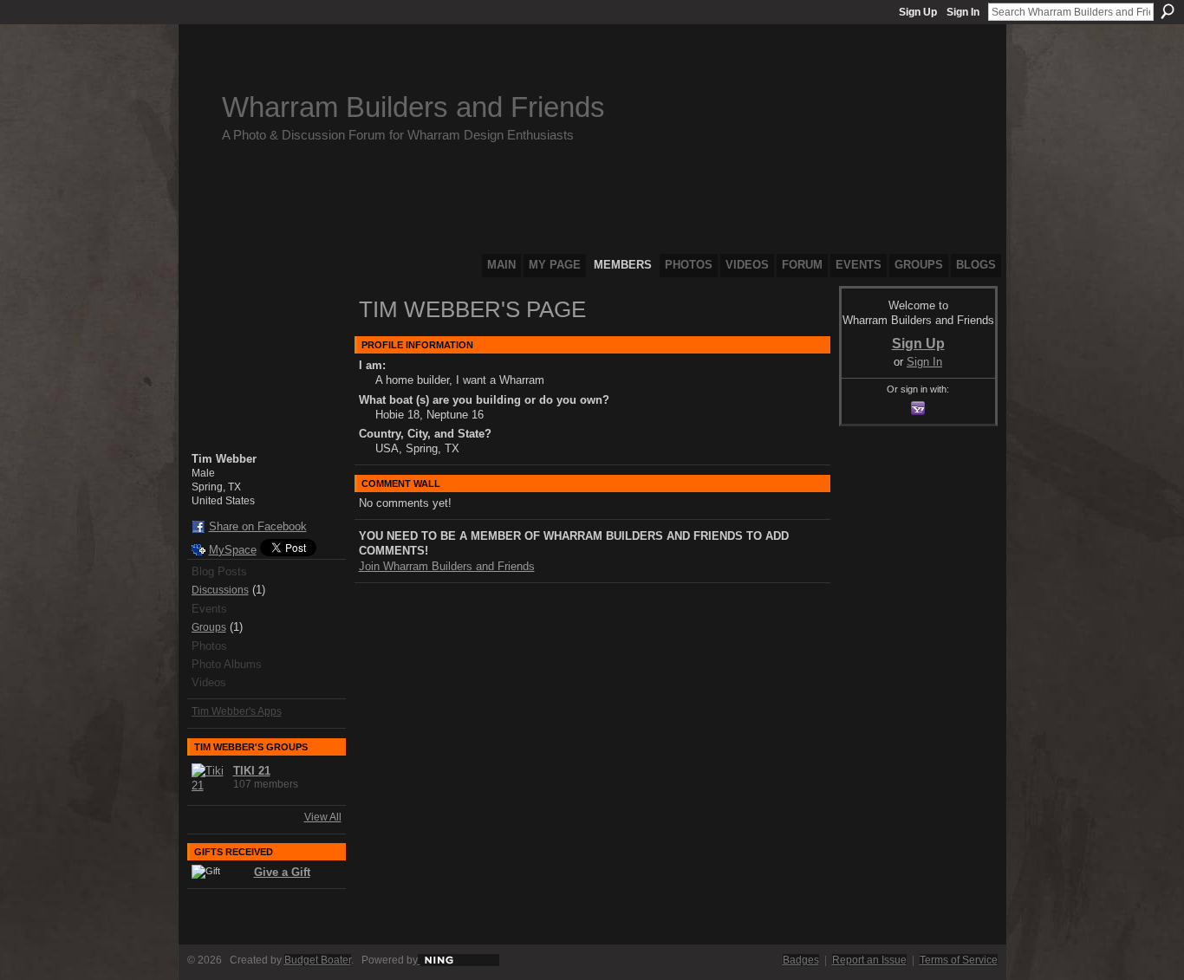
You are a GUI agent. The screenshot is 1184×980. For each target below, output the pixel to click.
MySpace (233, 549)
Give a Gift (282, 872)
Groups (209, 627)
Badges (801, 960)
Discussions (220, 590)
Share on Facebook (258, 526)
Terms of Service (959, 960)
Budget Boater (317, 960)
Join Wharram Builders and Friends (447, 566)
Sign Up (918, 12)
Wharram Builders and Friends (413, 107)
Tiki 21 (251, 770)
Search (1167, 11)
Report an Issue (869, 960)
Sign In (963, 12)
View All (323, 817)
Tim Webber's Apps (237, 711)
